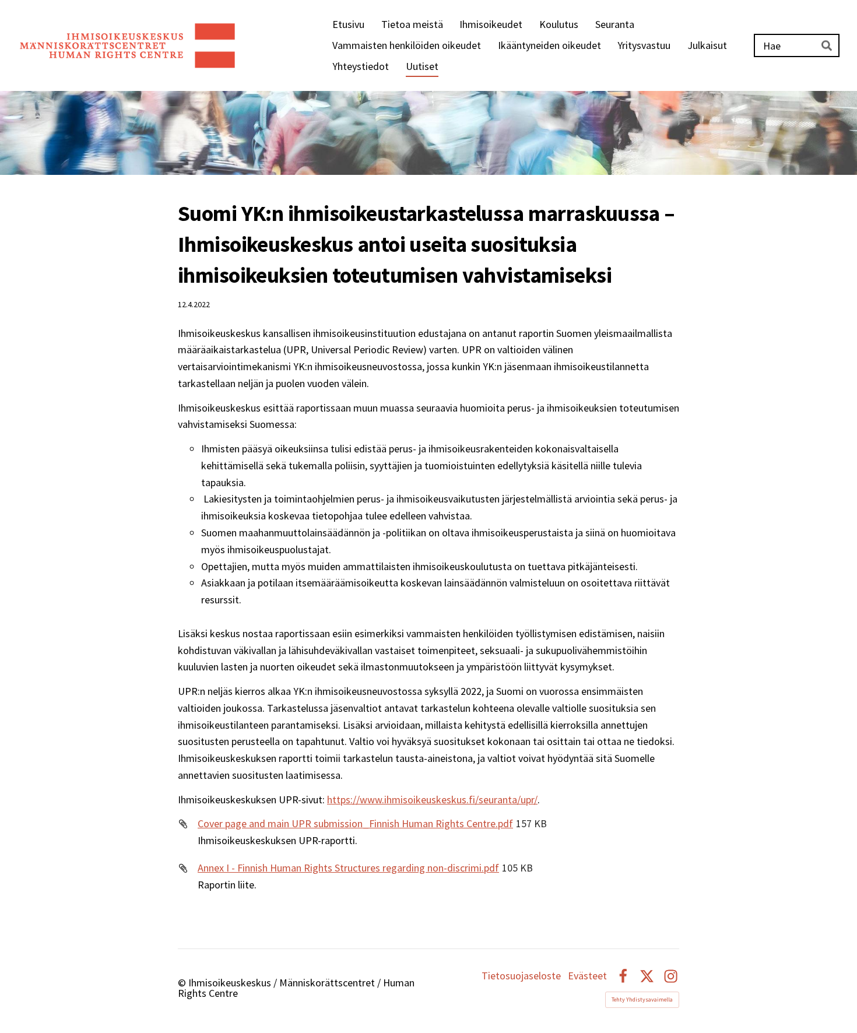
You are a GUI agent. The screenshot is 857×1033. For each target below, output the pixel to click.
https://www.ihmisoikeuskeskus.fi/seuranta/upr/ (432, 799)
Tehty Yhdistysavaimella (642, 999)
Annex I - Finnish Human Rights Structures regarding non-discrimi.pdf (348, 867)
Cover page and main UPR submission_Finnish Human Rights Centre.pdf (355, 823)
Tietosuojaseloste (521, 976)
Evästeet (587, 976)
